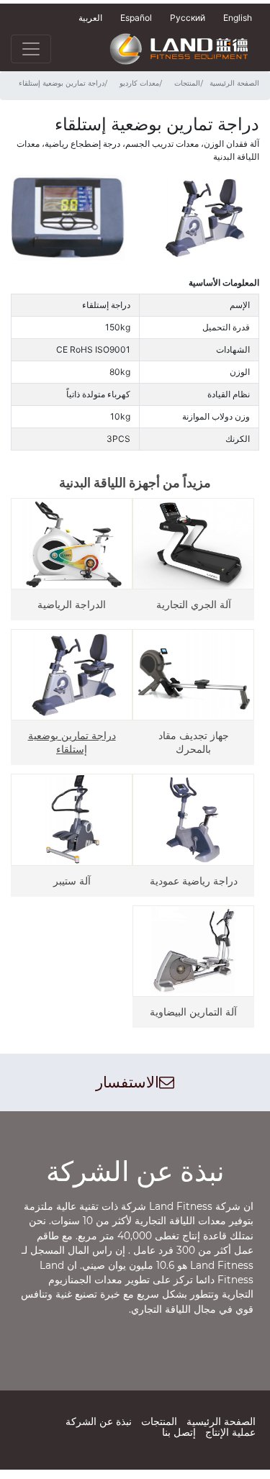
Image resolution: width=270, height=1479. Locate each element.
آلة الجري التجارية (193, 604)
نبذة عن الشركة (99, 1421)
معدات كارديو (139, 83)
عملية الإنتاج (230, 1432)
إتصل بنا (179, 1432)
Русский (187, 17)
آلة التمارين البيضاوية (193, 1011)
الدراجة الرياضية (71, 604)
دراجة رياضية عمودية (194, 880)
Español (136, 17)
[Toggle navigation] (31, 49)
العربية (90, 17)
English (237, 17)
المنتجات (187, 83)
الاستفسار (127, 1082)
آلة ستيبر (72, 880)
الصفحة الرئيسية (234, 83)
